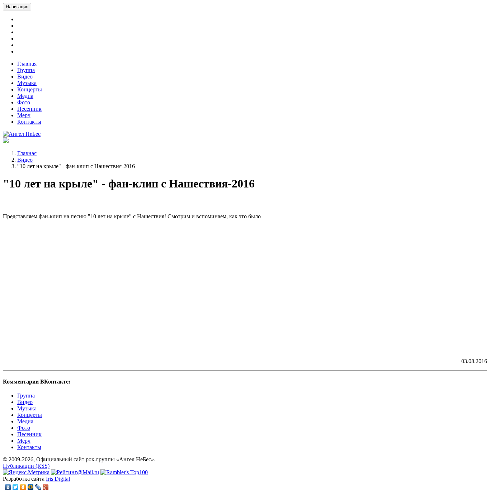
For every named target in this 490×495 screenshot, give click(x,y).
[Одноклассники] (23, 487)
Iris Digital (58, 479)
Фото (23, 102)
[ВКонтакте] (8, 487)
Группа (26, 70)
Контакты (29, 122)
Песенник (29, 109)
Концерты (29, 89)
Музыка (27, 83)
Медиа (25, 96)
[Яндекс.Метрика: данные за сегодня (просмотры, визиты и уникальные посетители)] (26, 472)
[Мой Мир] (30, 487)
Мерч (23, 115)
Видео (25, 76)
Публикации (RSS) (26, 466)
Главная (27, 64)
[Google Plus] (46, 487)
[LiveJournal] (38, 487)
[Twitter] (15, 487)
